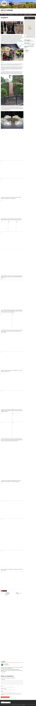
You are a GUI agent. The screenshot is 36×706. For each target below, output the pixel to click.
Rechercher (2, 701)
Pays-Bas (29, 44)
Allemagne (27, 40)
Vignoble (25, 47)
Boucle (28, 41)
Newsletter (26, 14)
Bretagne (30, 41)
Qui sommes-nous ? (11, 14)
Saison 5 (12, 19)
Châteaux (33, 41)
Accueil (2, 14)
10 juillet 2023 (3, 19)
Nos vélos (16, 14)
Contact (30, 14)
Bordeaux (25, 41)
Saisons (15, 19)
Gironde (31, 43)
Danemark (4, 590)
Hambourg (33, 43)
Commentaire (3, 679)
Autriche (32, 40)
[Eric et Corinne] (18, 7)
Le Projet (5, 14)
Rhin (33, 45)
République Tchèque (28, 46)
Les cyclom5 (6, 664)
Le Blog (21, 14)
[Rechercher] (10, 702)
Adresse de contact (3, 688)
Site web (2, 691)
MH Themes (23, 705)
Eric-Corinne (8, 19)
